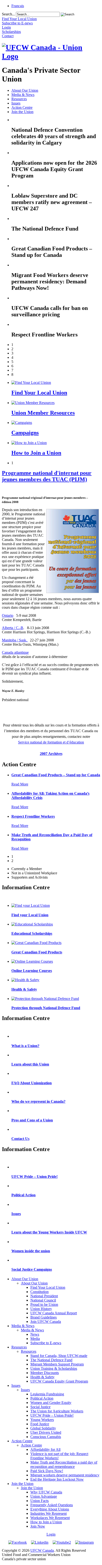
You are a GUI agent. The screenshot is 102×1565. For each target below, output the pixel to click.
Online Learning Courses (31, 971)
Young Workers (42, 1420)
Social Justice (40, 1407)
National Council (43, 1300)
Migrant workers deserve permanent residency (64, 1475)
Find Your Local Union (39, 393)
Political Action (23, 1195)
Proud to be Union (44, 1304)
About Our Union (24, 90)
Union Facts (39, 1501)
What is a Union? (25, 1046)
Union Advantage (43, 1496)
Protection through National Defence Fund (45, 1008)
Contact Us (20, 1139)
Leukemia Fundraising (47, 1394)
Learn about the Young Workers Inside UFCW (49, 1232)
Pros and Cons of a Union (32, 1120)
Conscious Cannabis (45, 1437)
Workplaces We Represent (50, 1518)
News (34, 1334)
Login (51, 1534)
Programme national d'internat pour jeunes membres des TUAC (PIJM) (47, 476)
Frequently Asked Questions (51, 1505)
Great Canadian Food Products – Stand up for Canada (55, 775)
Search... (8, 14)
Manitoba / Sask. (15, 640)
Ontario (7, 615)
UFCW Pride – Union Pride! (34, 1177)
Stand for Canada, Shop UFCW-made (58, 1356)
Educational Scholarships (31, 933)
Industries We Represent (48, 1513)
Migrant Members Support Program (57, 1364)
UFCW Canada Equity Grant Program (59, 1381)
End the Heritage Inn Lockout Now (57, 1479)
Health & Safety (24, 989)
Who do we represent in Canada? (38, 1101)
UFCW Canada (42, 1550)
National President (44, 1296)
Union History (41, 1309)
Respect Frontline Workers (33, 816)
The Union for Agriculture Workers (56, 1411)
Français (17, 6)
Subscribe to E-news (45, 1343)
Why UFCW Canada (46, 1492)
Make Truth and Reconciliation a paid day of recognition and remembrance (63, 1464)
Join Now (37, 1526)
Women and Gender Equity (50, 1403)
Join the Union (22, 112)
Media (35, 1339)
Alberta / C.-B (12, 628)
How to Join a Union (36, 453)
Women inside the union (30, 1251)
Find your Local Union (29, 915)
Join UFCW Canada (45, 1322)
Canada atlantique (15, 652)
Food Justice (39, 1424)
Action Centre (21, 107)
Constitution (39, 1292)
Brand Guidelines (43, 1317)
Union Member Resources (43, 413)
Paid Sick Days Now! (46, 1471)
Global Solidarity (43, 1428)
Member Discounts (44, 1373)
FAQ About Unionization (31, 1083)
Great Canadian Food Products (36, 952)
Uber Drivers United (45, 1432)
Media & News (22, 95)
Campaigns (25, 433)
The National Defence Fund (51, 1360)
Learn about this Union (30, 1064)
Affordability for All (45, 1449)
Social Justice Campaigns (31, 1269)
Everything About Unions (49, 1509)
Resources (19, 99)
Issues (15, 103)
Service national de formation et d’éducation (51, 742)
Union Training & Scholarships (53, 1368)
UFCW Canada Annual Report (53, 1313)
